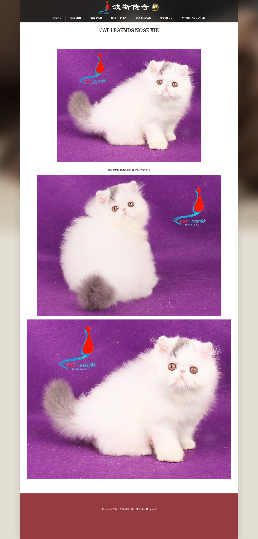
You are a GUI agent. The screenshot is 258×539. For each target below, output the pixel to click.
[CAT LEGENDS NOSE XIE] (129, 105)
